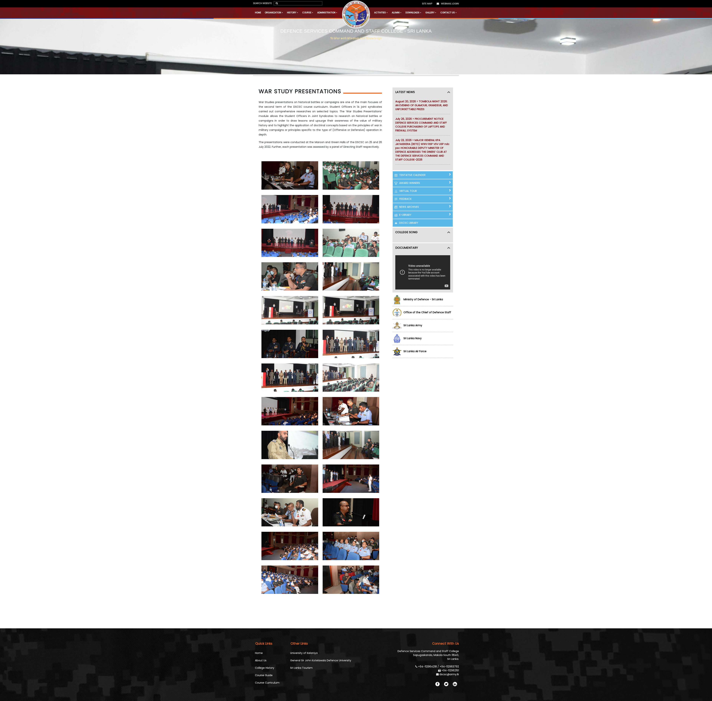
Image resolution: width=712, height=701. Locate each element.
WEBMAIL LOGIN (450, 3)
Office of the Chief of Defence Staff (427, 312)
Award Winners (409, 183)
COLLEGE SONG (406, 232)
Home (258, 12)
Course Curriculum (267, 683)
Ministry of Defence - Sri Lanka (423, 299)
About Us (260, 660)
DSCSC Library (408, 223)
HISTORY (291, 12)
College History (264, 668)
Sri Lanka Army (412, 325)
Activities (380, 12)
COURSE (306, 12)
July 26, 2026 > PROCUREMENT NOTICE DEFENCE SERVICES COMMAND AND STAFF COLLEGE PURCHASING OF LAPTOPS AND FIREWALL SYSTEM (421, 124)
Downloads (412, 12)
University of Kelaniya (304, 653)
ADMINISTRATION (326, 12)
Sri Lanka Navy (412, 338)
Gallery (429, 12)
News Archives (409, 207)
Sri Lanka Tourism (301, 668)
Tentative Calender (412, 175)
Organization (273, 12)
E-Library (405, 215)
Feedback (405, 199)
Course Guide (264, 675)
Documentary (406, 248)
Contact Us (447, 12)
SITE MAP (427, 3)
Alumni (396, 12)
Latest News (405, 92)
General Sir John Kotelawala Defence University (320, 660)
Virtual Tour (408, 191)
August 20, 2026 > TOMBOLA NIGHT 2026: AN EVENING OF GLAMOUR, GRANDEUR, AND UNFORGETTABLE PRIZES (421, 105)
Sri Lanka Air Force (414, 351)
